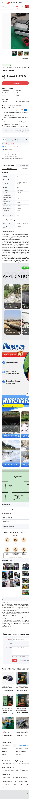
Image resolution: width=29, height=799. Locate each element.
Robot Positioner (7, 785)
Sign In (4, 158)
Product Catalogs (23, 745)
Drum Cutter (18, 754)
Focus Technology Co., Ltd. (19, 793)
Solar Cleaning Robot (19, 785)
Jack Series (4, 751)
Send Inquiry (15, 83)
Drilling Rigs (4, 748)
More (3, 787)
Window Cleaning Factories (9, 781)
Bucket (3, 754)
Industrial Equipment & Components (13, 11)
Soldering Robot (23, 781)
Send (15, 660)
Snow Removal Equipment (22, 748)
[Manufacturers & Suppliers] (14, 2)
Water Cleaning (6, 777)
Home (3, 11)
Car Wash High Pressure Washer (10, 770)
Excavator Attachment (21, 751)
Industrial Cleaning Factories (20, 777)
